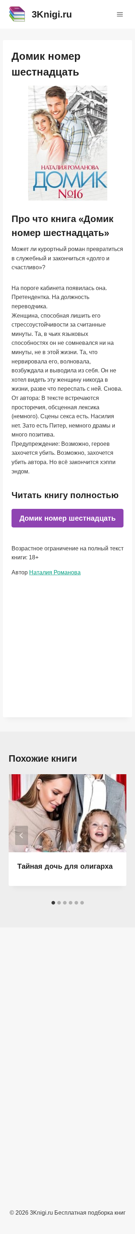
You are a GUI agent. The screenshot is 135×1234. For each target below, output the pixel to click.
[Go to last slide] (21, 835)
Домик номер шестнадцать (67, 518)
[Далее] (113, 835)
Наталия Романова (55, 572)
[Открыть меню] (119, 14)
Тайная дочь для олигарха (65, 866)
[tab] (53, 903)
